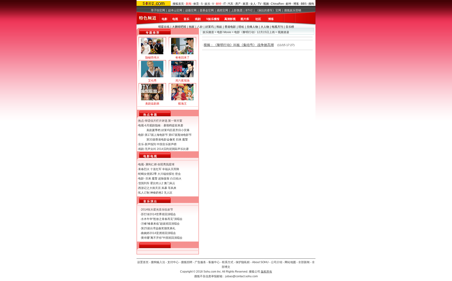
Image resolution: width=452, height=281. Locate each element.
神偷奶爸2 (156, 192)
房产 (238, 3)
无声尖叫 (150, 149)
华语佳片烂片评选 (156, 120)
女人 (253, 3)
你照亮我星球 (165, 164)
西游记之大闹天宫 (149, 188)
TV (259, 3)
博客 (296, 3)
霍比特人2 (156, 183)
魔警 (185, 139)
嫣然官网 (222, 10)
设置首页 (143, 262)
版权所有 (266, 271)
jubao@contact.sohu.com (241, 276)
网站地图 (290, 262)
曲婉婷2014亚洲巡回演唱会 (158, 233)
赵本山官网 (175, 10)
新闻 (188, 3)
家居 (245, 3)
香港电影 (230, 26)
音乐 (186, 19)
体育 (196, 3)
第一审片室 (175, 120)
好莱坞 (209, 26)
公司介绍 (276, 262)
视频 (266, 3)
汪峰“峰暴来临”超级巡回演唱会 (160, 223)
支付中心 (173, 262)
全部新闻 (304, 262)
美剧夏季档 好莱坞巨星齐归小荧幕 (168, 130)
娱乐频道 (208, 32)
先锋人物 (252, 26)
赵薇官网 (191, 10)
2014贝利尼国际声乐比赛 (173, 149)
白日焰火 (176, 178)
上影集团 (236, 10)
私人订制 (143, 192)
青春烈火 (143, 169)
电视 (175, 19)
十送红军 (155, 169)
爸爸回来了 (182, 57)
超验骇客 (164, 178)
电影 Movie (224, 32)
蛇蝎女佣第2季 (147, 174)
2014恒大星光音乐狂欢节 (157, 209)
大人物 (265, 26)
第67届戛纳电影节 (180, 135)
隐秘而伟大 (152, 57)
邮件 (288, 3)
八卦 (200, 26)
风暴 (164, 188)
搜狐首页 (178, 3)
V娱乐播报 (212, 19)
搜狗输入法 (158, 262)
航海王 (182, 103)
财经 (219, 3)
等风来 (172, 188)
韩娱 (219, 26)
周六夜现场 (182, 80)
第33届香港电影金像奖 (160, 139)
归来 (179, 139)
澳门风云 (169, 183)
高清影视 (230, 19)
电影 (164, 19)
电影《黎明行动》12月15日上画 (254, 32)
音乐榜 (290, 26)
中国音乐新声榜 (167, 144)
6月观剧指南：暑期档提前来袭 (164, 125)
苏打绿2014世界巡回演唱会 (158, 214)
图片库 (245, 19)
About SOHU (260, 262)
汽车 (230, 3)
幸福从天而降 (170, 169)
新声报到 (150, 144)
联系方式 (227, 262)
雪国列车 (143, 183)
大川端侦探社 (165, 174)
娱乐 (207, 3)
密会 (178, 174)
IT (224, 3)
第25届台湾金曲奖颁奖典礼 (158, 228)
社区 (258, 19)
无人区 (168, 192)
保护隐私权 (243, 262)
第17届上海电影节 (156, 135)
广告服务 (200, 262)
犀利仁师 (151, 164)
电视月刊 (277, 26)
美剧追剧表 (152, 103)
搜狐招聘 (186, 262)
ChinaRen (277, 3)
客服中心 (214, 262)
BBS (304, 3)
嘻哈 (241, 26)
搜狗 (311, 3)
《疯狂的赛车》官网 (268, 10)
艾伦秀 (152, 80)
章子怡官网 (158, 10)
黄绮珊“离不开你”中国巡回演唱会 (161, 237)
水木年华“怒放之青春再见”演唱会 (161, 219)
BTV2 (249, 10)
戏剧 (198, 19)
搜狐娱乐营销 (292, 10)
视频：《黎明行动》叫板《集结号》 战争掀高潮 (239, 45)
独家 (191, 26)
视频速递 (283, 32)
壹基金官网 (207, 10)
